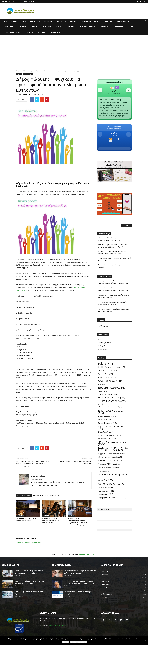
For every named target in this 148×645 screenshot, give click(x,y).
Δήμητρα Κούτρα (24, 94)
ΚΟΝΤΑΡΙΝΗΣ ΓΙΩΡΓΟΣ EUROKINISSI (113, 449)
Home (6, 21)
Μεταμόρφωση (123, 21)
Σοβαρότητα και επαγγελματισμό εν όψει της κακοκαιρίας (75, 462)
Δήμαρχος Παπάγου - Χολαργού (110, 407)
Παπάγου (117, 464)
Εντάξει (65, 642)
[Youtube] (144, 1)
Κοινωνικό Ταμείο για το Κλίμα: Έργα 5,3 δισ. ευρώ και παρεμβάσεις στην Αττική (113, 246)
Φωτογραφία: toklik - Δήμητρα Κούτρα (113, 475)
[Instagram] (133, 1)
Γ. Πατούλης (103, 391)
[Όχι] (145, 640)
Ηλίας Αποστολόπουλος (112, 443)
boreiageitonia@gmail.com (58, 625)
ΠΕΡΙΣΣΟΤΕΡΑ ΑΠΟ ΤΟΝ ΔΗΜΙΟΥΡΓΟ (46, 496)
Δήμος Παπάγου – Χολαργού (111, 427)
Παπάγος (22, 27)
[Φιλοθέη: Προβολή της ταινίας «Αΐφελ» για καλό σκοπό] (28, 508)
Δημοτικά (39, 71)
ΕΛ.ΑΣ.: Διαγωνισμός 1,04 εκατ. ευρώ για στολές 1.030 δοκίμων (115, 259)
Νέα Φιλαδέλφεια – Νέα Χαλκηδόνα (46, 27)
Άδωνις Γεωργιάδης (107, 377)
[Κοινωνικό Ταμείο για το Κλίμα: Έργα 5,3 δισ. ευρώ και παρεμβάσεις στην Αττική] (7, 584)
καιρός (112, 487)
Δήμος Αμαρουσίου (107, 416)
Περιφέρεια (132, 27)
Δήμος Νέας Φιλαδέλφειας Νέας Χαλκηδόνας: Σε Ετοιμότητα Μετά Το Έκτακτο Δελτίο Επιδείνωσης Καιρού (33, 463)
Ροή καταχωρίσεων (105, 343)
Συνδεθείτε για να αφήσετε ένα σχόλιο (29, 542)
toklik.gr (103, 370)
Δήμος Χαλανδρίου (109, 435)
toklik (106, 364)
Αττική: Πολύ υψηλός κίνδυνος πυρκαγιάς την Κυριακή (114, 266)
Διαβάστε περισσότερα (78, 642)
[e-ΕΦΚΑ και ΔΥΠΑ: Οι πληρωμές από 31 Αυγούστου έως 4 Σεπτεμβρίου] (7, 573)
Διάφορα (29, 32)
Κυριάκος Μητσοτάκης (120, 453)
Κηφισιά (73, 21)
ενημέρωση (102, 487)
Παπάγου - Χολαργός (105, 467)
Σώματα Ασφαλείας (12, 32)
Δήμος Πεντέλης (105, 432)
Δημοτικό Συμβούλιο (107, 439)
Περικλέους (103, 471)
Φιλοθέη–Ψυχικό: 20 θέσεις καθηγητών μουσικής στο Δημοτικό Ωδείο (51, 521)
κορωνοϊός (106, 491)
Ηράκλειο (60, 21)
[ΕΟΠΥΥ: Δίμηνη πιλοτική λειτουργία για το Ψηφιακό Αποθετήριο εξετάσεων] (7, 594)
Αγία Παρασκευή (17, 21)
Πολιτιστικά (20, 515)
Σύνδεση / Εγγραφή (28, 1)
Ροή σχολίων (102, 346)
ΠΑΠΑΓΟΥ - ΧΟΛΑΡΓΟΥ (117, 460)
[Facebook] (130, 1)
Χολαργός (105, 27)
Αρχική (18, 71)
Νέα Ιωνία (9, 27)
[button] (145, 22)
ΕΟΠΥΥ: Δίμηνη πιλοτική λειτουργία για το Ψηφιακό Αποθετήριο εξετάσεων (113, 253)
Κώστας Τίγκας (104, 457)
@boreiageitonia (87, 554)
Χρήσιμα (41, 32)
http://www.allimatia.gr (36, 479)
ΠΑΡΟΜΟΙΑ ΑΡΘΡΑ (24, 496)
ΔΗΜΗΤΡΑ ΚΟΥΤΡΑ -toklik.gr (111, 398)
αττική (122, 484)
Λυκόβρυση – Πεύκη (90, 21)
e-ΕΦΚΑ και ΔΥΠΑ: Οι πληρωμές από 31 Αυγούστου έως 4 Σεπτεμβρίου (111, 239)
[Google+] (37, 485)
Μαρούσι (107, 21)
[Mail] (137, 1)
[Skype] (48, 485)
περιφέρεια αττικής (109, 497)
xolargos (114, 370)
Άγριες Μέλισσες (105, 374)
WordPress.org (103, 349)
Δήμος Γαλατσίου (104, 419)
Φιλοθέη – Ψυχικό (87, 27)
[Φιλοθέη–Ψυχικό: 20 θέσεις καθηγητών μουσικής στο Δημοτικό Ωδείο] (54, 508)
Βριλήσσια (34, 21)
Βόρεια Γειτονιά (113, 387)
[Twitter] (140, 1)
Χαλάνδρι (119, 27)
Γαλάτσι (47, 21)
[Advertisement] (74, 51)
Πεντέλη (70, 27)
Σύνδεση (101, 339)
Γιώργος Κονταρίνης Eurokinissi (109, 394)
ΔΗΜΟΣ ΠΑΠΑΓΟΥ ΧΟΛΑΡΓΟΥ (112, 402)
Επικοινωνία (55, 32)
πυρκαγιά (125, 498)
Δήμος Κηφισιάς (107, 423)
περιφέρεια (105, 494)
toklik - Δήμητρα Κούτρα (111, 367)
